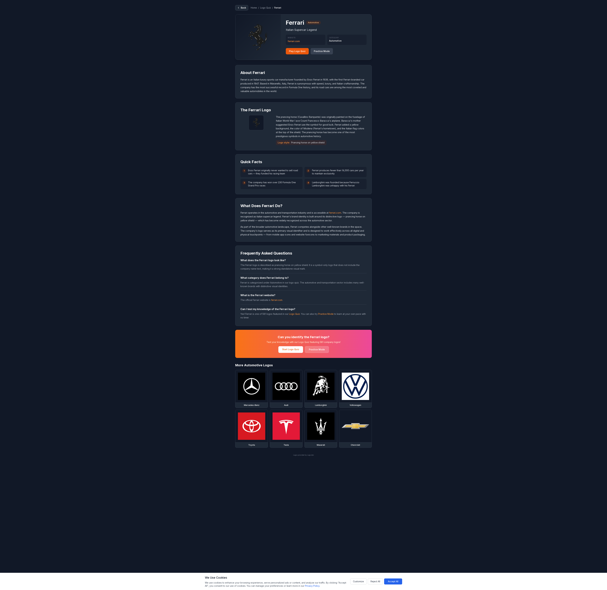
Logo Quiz (265, 7)
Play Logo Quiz (297, 51)
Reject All (375, 581)
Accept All (393, 581)
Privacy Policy (312, 585)
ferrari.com (294, 41)
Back (243, 7)
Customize (358, 581)
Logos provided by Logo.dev (303, 455)
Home (254, 7)
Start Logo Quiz (290, 349)
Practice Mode (322, 51)
